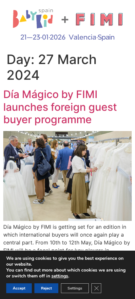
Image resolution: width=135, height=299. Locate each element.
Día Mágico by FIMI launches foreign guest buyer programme (60, 107)
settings (59, 276)
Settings (75, 288)
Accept (19, 288)
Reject (46, 288)
